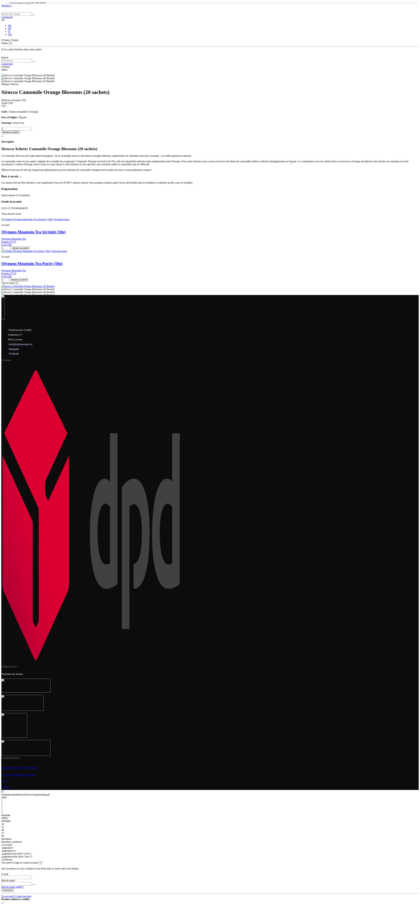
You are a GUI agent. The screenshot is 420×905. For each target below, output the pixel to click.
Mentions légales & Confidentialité (19, 767)
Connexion (8, 890)
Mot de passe (8, 880)
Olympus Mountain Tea (13, 238)
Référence (6, 100)
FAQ (4, 780)
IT (9, 31)
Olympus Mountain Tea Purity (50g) (32, 263)
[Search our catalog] (33, 14)
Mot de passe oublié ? (12, 886)
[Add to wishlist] (2, 136)
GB (10, 34)
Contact (6, 787)
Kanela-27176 (8, 273)
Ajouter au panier (11, 132)
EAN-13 (5, 208)
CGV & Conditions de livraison (18, 774)
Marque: (5, 84)
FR (9, 28)
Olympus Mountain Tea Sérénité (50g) (33, 232)
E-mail (4, 874)
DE (9, 25)
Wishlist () (6, 5)
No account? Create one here (16, 896)
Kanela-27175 (8, 241)
